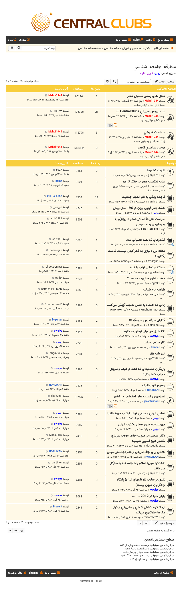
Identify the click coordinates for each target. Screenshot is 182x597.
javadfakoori (151, 401)
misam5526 (151, 517)
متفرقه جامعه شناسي (154, 67)
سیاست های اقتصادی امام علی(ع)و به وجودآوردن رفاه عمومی (140, 221)
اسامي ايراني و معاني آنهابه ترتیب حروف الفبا (136, 413)
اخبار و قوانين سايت (144, 105)
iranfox (58, 111)
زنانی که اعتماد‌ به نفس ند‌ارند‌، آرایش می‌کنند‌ (136, 305)
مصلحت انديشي (154, 132)
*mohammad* (149, 310)
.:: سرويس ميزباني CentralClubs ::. (140, 111)
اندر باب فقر (157, 353)
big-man (57, 320)
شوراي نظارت (146, 73)
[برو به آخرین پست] (46, 95)
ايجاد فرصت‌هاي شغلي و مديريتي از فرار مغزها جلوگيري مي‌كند (139, 510)
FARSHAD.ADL (149, 229)
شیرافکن (57, 207)
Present (57, 507)
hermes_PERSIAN (51, 289)
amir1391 (56, 218)
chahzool (56, 396)
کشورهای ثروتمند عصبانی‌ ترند (145, 239)
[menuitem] (151, 40)
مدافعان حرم (151, 272)
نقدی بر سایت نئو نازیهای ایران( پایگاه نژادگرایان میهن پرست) (141, 482)
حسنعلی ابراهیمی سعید (145, 186)
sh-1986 (57, 239)
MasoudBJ (152, 446)
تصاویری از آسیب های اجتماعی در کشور (139, 396)
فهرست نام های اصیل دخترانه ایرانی (141, 424)
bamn (58, 181)
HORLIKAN (151, 390)
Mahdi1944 (151, 101)
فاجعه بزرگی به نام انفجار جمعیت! (143, 197)
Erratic (154, 347)
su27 (59, 170)
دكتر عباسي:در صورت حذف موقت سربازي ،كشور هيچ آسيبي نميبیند (138, 438)
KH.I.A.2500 (54, 196)
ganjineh (153, 175)
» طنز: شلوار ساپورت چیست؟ (146, 278)
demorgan (152, 261)
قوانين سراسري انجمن (151, 147)
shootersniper (54, 267)
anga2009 (152, 358)
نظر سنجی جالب (154, 342)
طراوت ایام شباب (154, 289)
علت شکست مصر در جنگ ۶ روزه (144, 181)
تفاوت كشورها (156, 170)
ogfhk (155, 283)
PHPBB (98, 581)
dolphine (153, 325)
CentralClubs (86, 581)
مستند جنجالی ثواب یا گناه (147, 267)
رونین (157, 73)
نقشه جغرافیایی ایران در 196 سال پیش (139, 208)
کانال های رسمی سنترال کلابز (146, 96)
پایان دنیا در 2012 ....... (148, 496)
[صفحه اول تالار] (91, 22)
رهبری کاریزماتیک (153, 385)
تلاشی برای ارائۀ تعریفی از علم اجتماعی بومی (136, 452)
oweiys (154, 336)
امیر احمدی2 (151, 294)
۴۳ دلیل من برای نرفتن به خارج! (144, 331)
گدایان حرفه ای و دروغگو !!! (147, 320)
